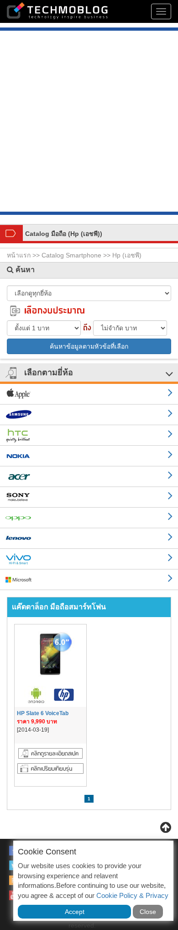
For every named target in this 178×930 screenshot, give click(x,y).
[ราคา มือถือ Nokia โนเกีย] (89, 456)
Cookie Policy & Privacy (132, 895)
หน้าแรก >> (24, 255)
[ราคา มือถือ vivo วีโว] (89, 559)
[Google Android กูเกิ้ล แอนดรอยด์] (37, 694)
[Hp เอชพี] (63, 694)
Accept (74, 911)
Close (148, 911)
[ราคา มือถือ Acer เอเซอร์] (89, 476)
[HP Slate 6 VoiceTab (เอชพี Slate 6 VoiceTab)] (50, 654)
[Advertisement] (89, 122)
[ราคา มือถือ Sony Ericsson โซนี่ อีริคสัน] (89, 497)
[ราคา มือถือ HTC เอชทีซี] (89, 435)
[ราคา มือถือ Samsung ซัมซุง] (89, 415)
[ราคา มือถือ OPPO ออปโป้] (89, 518)
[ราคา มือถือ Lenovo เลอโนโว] (89, 538)
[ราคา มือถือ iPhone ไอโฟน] (89, 394)
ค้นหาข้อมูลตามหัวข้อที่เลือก (89, 346)
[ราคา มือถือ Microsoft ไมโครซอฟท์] (89, 579)
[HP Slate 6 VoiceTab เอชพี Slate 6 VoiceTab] (50, 752)
